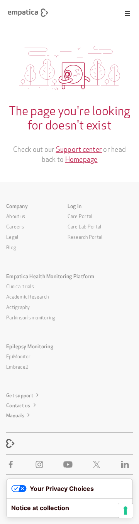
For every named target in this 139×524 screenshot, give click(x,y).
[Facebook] (12, 464)
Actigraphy (18, 306)
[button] (127, 13)
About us (15, 215)
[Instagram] (41, 464)
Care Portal (80, 215)
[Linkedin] (126, 464)
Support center (79, 148)
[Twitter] (98, 464)
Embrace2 (17, 366)
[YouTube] (69, 464)
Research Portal (85, 236)
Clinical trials (20, 285)
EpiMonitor (18, 355)
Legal (12, 236)
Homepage (81, 158)
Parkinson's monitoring (31, 316)
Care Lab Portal (85, 225)
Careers (15, 225)
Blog (11, 246)
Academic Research (27, 296)
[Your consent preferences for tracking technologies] (125, 510)
